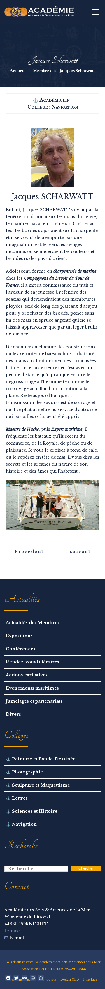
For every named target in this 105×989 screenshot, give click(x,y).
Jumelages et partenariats (34, 701)
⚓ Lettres (17, 798)
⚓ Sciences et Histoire (31, 811)
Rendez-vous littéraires (32, 662)
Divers (13, 714)
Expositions (19, 635)
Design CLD (69, 979)
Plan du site (47, 979)
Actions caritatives (27, 675)
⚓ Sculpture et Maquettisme (38, 785)
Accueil (17, 71)
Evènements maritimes (32, 688)
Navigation (65, 107)
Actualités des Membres (33, 622)
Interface (90, 979)
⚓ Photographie (24, 772)
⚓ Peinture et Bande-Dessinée (41, 759)
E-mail (16, 937)
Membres (42, 71)
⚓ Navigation (21, 824)
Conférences (20, 648)
